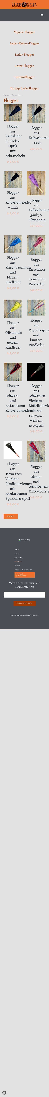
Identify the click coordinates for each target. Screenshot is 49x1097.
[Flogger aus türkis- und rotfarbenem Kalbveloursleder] (36, 442)
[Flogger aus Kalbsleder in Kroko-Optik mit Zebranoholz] (13, 106)
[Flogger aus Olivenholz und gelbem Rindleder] (13, 301)
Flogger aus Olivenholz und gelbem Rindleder (13, 335)
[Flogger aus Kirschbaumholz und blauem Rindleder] (13, 237)
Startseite (7, 95)
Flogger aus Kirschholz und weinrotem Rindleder (37, 272)
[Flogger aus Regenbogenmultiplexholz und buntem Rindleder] (36, 301)
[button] (4, 1092)
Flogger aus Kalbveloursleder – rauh (18, 200)
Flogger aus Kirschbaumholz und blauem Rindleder (18, 270)
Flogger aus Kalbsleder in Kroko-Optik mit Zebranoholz (15, 141)
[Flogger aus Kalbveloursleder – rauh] (36, 106)
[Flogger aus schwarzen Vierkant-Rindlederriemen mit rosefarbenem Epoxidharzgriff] (13, 442)
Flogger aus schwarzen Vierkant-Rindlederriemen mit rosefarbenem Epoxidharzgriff (18, 481)
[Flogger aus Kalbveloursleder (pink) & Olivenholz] (36, 172)
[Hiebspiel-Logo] (24, 2)
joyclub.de (35, 615)
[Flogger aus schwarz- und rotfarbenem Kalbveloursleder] (13, 364)
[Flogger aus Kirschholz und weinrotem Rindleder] (36, 237)
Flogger (14, 95)
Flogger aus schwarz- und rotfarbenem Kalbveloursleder (18, 398)
